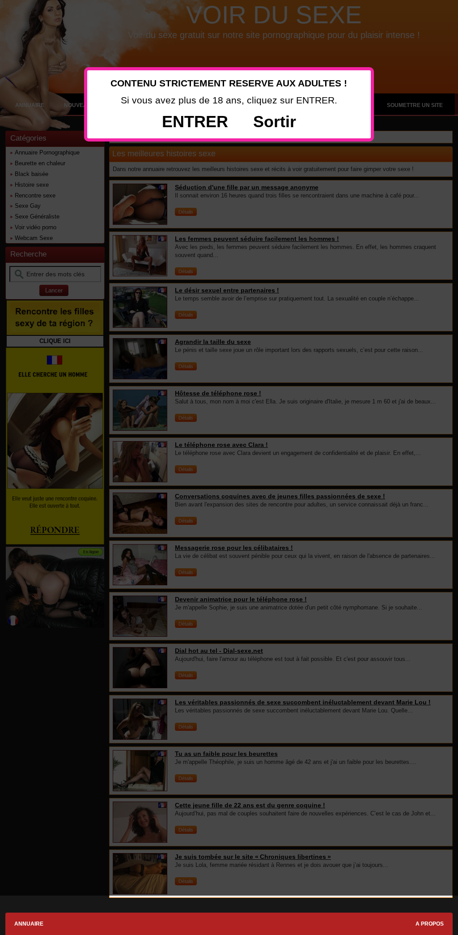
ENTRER (195, 121)
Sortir (274, 121)
